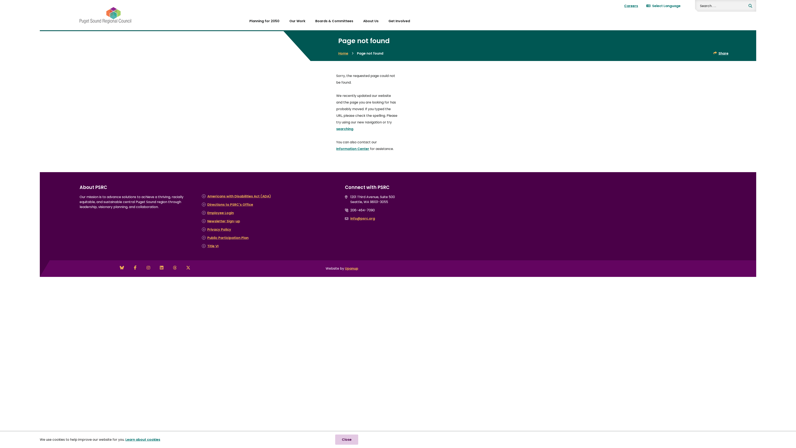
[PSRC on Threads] (174, 267)
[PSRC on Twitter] (188, 267)
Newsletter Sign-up (223, 221)
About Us (371, 21)
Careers (631, 6)
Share (723, 53)
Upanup (351, 268)
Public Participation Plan (228, 237)
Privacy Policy (219, 229)
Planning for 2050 (264, 21)
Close (347, 439)
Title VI (212, 246)
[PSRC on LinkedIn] (161, 267)
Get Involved (399, 21)
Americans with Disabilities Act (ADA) (239, 196)
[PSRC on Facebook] (135, 267)
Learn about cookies (142, 439)
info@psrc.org (362, 218)
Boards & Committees (334, 21)
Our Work (297, 21)
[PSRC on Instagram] (148, 267)
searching (344, 129)
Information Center (352, 148)
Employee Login (220, 213)
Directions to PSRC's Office (230, 204)
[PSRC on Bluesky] (121, 267)
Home (343, 53)
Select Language (666, 6)
